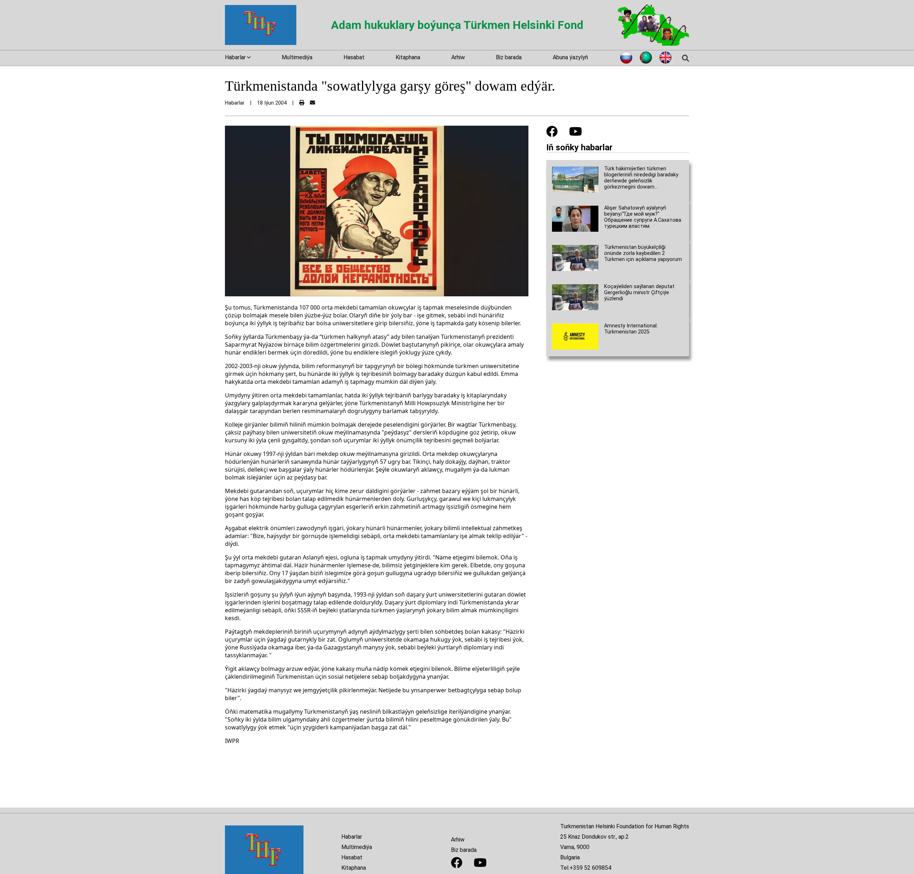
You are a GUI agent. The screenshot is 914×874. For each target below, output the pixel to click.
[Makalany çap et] (301, 103)
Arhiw (458, 57)
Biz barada (509, 57)
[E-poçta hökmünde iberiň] (312, 103)
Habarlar (351, 836)
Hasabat (354, 57)
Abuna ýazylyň (570, 57)
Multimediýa (297, 57)
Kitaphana (408, 57)
